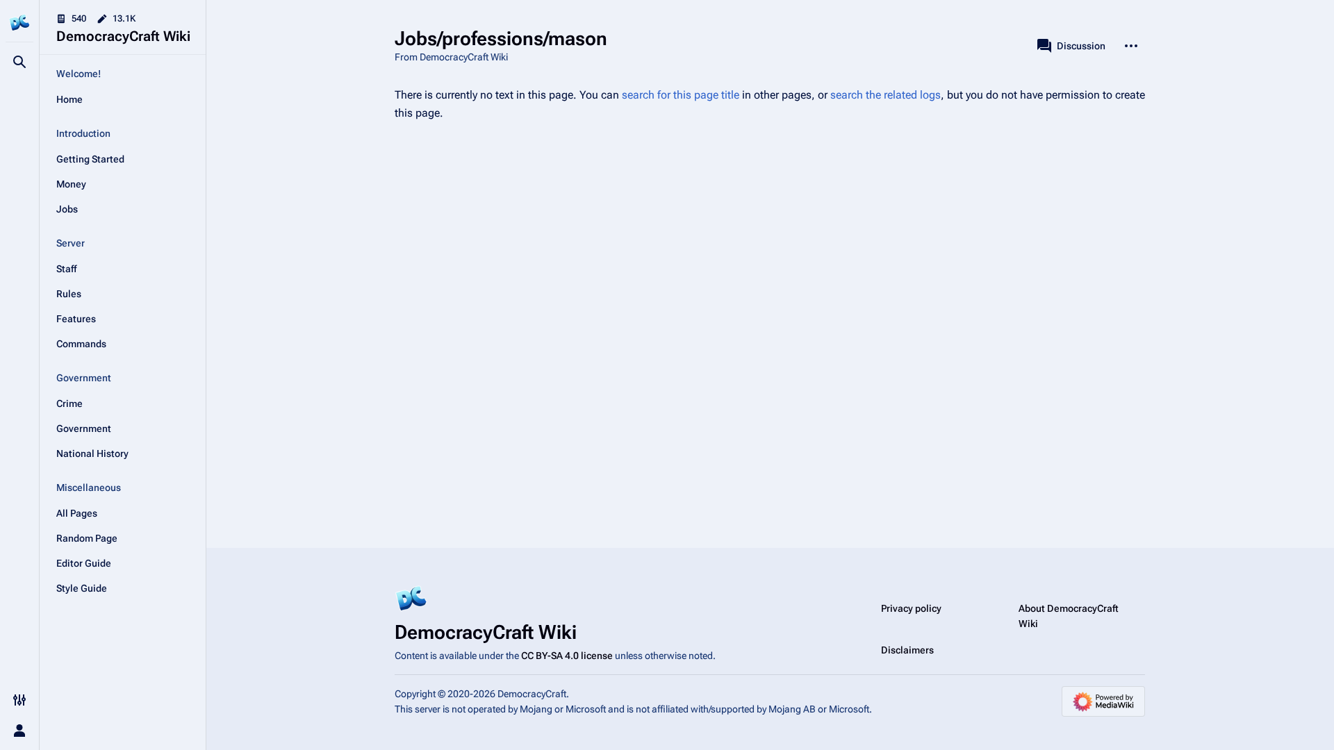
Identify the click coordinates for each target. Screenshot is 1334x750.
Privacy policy (911, 608)
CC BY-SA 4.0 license (567, 655)
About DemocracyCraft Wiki (1069, 616)
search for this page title (680, 94)
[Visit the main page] (19, 22)
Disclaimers (907, 650)
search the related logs (885, 94)
